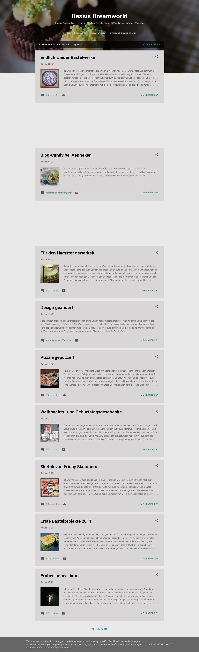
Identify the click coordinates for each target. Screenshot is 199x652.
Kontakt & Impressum (123, 33)
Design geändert (56, 307)
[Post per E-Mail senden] (63, 96)
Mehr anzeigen (150, 95)
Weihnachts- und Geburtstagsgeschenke (81, 411)
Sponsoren (98, 33)
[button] (157, 57)
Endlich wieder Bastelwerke (67, 57)
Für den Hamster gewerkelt (67, 252)
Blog (66, 33)
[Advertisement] (99, 125)
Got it (170, 644)
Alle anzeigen (151, 44)
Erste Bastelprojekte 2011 (66, 521)
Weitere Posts (99, 629)
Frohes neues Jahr (59, 575)
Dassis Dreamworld (99, 16)
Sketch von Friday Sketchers (68, 466)
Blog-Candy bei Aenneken (66, 155)
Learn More (156, 644)
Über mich (80, 33)
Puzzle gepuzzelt (57, 357)
